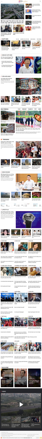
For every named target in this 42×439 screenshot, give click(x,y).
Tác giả (31, 241)
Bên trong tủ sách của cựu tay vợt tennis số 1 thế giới (36, 104)
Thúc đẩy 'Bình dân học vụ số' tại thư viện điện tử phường (26, 104)
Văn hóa (31, 291)
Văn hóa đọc (6, 76)
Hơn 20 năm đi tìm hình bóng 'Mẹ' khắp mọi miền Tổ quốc (5, 48)
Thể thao (4, 316)
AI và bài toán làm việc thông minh (7, 281)
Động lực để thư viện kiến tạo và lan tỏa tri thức (15, 104)
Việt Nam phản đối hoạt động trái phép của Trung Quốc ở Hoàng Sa (36, 10)
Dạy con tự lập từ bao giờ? (19, 307)
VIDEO (4, 391)
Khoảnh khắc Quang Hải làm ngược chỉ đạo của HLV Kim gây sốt (7, 62)
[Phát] (21, 404)
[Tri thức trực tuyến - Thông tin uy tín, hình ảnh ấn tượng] (23, 1)
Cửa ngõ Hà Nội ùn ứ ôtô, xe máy (20, 327)
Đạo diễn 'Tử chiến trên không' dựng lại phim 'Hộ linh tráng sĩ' (36, 167)
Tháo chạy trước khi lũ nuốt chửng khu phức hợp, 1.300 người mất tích (25, 425)
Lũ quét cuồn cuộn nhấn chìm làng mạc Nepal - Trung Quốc (15, 425)
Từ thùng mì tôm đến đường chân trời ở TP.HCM (16, 48)
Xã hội (17, 316)
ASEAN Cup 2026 (7, 55)
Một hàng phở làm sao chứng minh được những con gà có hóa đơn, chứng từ (7, 175)
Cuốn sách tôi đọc (6, 265)
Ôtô (2, 423)
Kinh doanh (6, 172)
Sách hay (17, 241)
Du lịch (17, 341)
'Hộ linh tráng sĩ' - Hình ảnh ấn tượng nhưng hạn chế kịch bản (6, 34)
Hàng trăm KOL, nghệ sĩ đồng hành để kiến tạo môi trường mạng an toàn (7, 303)
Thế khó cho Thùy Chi (32, 307)
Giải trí (31, 316)
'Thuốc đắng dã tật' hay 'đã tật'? (20, 276)
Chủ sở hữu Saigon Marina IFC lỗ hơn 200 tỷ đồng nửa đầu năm (26, 167)
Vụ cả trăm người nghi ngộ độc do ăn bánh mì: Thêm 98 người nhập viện (7, 362)
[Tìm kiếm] (40, 1)
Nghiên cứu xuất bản (21, 265)
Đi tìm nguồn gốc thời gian (5, 286)
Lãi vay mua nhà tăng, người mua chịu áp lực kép (36, 5)
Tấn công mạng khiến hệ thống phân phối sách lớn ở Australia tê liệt (20, 282)
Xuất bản (5, 39)
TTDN (30, 341)
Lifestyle (5, 209)
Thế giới (12, 423)
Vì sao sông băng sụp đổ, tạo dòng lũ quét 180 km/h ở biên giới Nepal (36, 22)
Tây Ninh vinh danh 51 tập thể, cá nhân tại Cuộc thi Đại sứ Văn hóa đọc (34, 287)
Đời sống (17, 291)
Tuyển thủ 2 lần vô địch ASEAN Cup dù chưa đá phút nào (36, 27)
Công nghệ (4, 291)
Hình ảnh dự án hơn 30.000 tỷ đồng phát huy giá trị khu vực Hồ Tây (20, 333)
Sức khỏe (4, 341)
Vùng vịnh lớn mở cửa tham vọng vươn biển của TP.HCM (5, 200)
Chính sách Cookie (27, 437)
